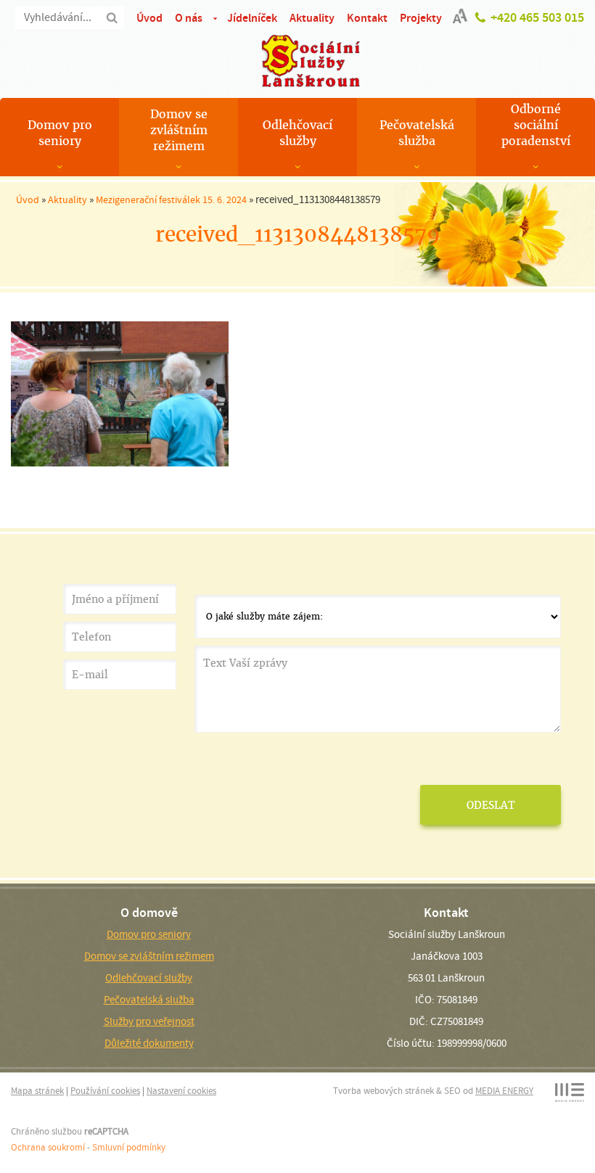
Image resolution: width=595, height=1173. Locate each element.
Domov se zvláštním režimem (179, 130)
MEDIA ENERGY (504, 1090)
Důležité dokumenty (149, 1043)
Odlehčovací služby (297, 133)
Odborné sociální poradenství (535, 125)
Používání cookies (105, 1090)
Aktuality (312, 17)
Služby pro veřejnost (149, 1021)
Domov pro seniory (60, 133)
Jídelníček (252, 17)
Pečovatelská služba (416, 133)
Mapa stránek (37, 1090)
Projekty (421, 17)
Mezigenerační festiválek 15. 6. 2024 (171, 199)
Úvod (149, 17)
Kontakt (367, 17)
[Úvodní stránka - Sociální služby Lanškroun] (297, 61)
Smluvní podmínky (128, 1147)
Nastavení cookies (181, 1090)
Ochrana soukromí (48, 1147)
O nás (188, 17)
